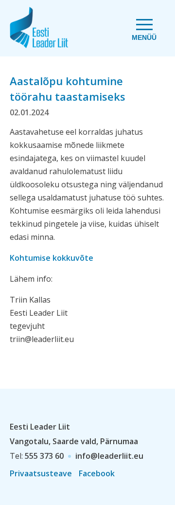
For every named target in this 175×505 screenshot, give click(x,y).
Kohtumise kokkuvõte (51, 257)
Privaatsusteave (41, 473)
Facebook (97, 473)
